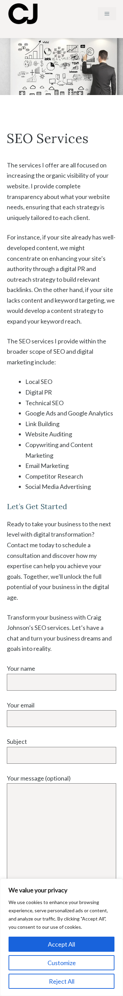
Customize (61, 962)
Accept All (61, 944)
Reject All (61, 981)
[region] (61, 937)
